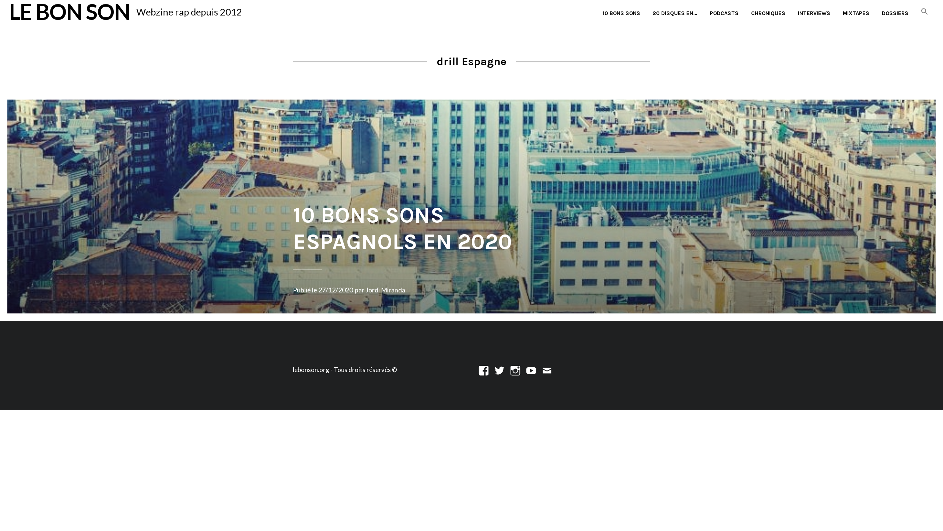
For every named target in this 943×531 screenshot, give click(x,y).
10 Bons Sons (621, 13)
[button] (924, 12)
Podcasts (724, 13)
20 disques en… (675, 13)
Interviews (814, 13)
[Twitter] (499, 370)
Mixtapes (856, 13)
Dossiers (895, 13)
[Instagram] (515, 370)
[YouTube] (531, 370)
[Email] (547, 370)
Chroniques (768, 13)
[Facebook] (483, 370)
